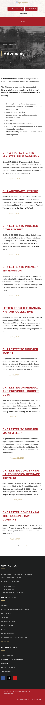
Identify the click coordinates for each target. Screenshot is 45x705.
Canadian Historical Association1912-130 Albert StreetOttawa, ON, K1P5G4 (16, 577)
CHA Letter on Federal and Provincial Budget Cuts (20, 391)
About (4, 606)
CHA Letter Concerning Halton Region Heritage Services (21, 474)
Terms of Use (7, 671)
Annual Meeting (8, 622)
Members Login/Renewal (12, 659)
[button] (8, 589)
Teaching (5, 618)
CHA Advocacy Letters (20, 191)
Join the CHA (7, 655)
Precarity (6, 614)
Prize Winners (7, 634)
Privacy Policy (8, 667)
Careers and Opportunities (14, 637)
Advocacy (5, 641)
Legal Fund (31, 79)
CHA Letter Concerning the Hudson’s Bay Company (20, 516)
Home (4, 44)
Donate (4, 663)
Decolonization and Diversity (15, 610)
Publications (7, 626)
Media (3, 630)
